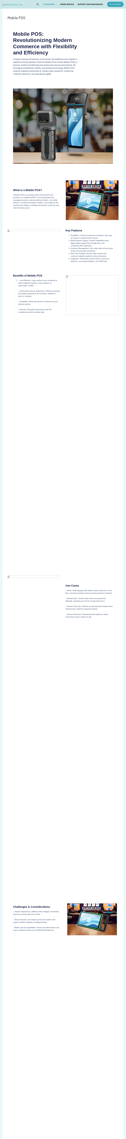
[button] (38, 4)
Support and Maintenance (90, 4)
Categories (48, 4)
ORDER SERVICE (67, 4)
